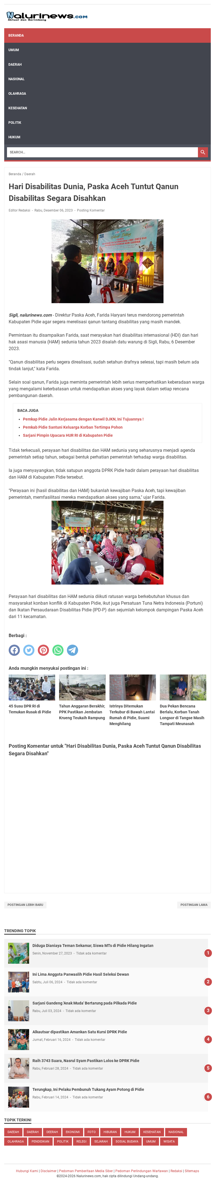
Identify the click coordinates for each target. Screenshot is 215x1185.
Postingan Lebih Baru (25, 905)
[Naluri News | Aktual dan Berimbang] (47, 16)
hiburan (110, 1132)
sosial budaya (127, 1141)
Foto (92, 1132)
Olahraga (17, 94)
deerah (52, 1132)
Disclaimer (49, 1171)
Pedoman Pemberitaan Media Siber (86, 1171)
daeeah (13, 1132)
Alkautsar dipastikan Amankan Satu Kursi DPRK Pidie (79, 1032)
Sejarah (101, 1141)
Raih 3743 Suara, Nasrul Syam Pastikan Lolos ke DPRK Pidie (85, 1060)
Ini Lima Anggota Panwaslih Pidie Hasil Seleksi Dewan (80, 974)
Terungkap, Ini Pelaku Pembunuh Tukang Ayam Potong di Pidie (88, 1089)
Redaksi (176, 1171)
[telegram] (72, 650)
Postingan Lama (194, 905)
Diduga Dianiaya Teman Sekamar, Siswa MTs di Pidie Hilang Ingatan (92, 945)
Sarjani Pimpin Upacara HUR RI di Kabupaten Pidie (68, 435)
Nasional (16, 79)
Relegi (81, 1141)
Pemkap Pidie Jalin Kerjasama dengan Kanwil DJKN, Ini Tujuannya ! (83, 419)
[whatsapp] (58, 650)
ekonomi (73, 1132)
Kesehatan (17, 108)
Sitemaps (192, 1171)
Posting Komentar (91, 210)
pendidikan (40, 1141)
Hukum (14, 137)
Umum (13, 50)
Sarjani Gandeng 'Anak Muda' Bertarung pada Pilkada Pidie (84, 1003)
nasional (176, 1132)
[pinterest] (43, 650)
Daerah (15, 65)
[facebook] (14, 650)
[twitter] (28, 650)
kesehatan (152, 1132)
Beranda (16, 35)
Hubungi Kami (27, 1171)
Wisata (169, 1141)
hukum (130, 1132)
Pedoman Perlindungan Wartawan (141, 1171)
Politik (14, 123)
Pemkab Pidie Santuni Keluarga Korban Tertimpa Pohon (73, 427)
